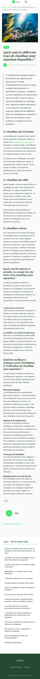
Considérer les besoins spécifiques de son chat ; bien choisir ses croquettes (20, 559)
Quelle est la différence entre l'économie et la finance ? (20, 589)
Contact (27, 667)
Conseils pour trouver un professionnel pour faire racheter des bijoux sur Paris (19, 600)
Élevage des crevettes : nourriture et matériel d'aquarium (18, 630)
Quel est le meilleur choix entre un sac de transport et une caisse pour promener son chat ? (20, 551)
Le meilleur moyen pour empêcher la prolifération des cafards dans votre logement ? (18, 615)
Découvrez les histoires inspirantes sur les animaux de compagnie (20, 623)
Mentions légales (16, 667)
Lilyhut (20, 660)
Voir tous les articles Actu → (13, 524)
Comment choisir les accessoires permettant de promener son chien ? (18, 607)
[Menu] (26, 2)
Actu (9, 7)
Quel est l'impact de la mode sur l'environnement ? (16, 637)
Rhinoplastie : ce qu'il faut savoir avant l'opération (18, 572)
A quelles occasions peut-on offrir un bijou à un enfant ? (20, 565)
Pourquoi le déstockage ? (13, 642)
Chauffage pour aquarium (22, 142)
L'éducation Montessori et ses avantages (19, 578)
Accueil (4, 7)
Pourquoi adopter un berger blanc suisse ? (20, 583)
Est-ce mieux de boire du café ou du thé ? (19, 594)
